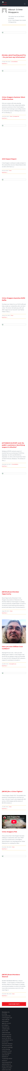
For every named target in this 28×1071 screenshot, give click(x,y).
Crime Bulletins (14, 61)
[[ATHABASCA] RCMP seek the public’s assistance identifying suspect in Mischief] (14, 382)
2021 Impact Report (9, 159)
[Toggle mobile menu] (25, 4)
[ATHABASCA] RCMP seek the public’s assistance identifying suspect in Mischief (13, 445)
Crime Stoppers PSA (9, 832)
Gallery (14, 38)
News (11, 116)
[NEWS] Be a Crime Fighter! (12, 791)
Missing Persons (12, 663)
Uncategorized (16, 116)
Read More (4, 63)
